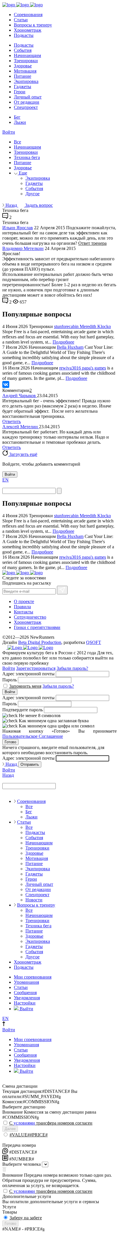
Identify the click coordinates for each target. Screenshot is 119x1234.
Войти (8, 132)
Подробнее (63, 342)
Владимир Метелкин (23, 248)
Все (17, 141)
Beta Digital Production (39, 642)
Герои (19, 91)
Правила (22, 606)
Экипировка (26, 81)
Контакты (23, 611)
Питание (22, 76)
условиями (24, 1123)
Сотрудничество (30, 617)
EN (5, 479)
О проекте (24, 601)
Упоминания (26, 982)
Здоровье (23, 65)
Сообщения (25, 992)
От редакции (26, 102)
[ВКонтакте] (5, 384)
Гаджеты (22, 86)
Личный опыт (28, 96)
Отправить (30, 764)
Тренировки (26, 60)
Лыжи (20, 122)
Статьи (21, 19)
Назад (11, 205)
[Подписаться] (62, 590)
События (22, 50)
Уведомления (27, 997)
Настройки (25, 1002)
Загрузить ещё (22, 454)
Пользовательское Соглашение (32, 736)
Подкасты (24, 35)
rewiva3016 (70, 367)
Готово (10, 742)
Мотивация (25, 71)
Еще (22, 172)
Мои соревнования (32, 977)
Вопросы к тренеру (33, 24)
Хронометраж (27, 30)
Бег (17, 117)
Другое (32, 193)
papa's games (94, 367)
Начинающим (27, 55)
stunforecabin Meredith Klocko (82, 326)
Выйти (25, 1008)
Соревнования (28, 14)
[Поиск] (59, 491)
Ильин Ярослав (17, 227)
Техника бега (27, 157)
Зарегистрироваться (35, 668)
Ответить (11, 421)
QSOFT (93, 642)
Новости (33, 899)
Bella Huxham (70, 347)
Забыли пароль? (72, 668)
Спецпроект (26, 107)
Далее (10, 1129)
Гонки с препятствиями (37, 627)
